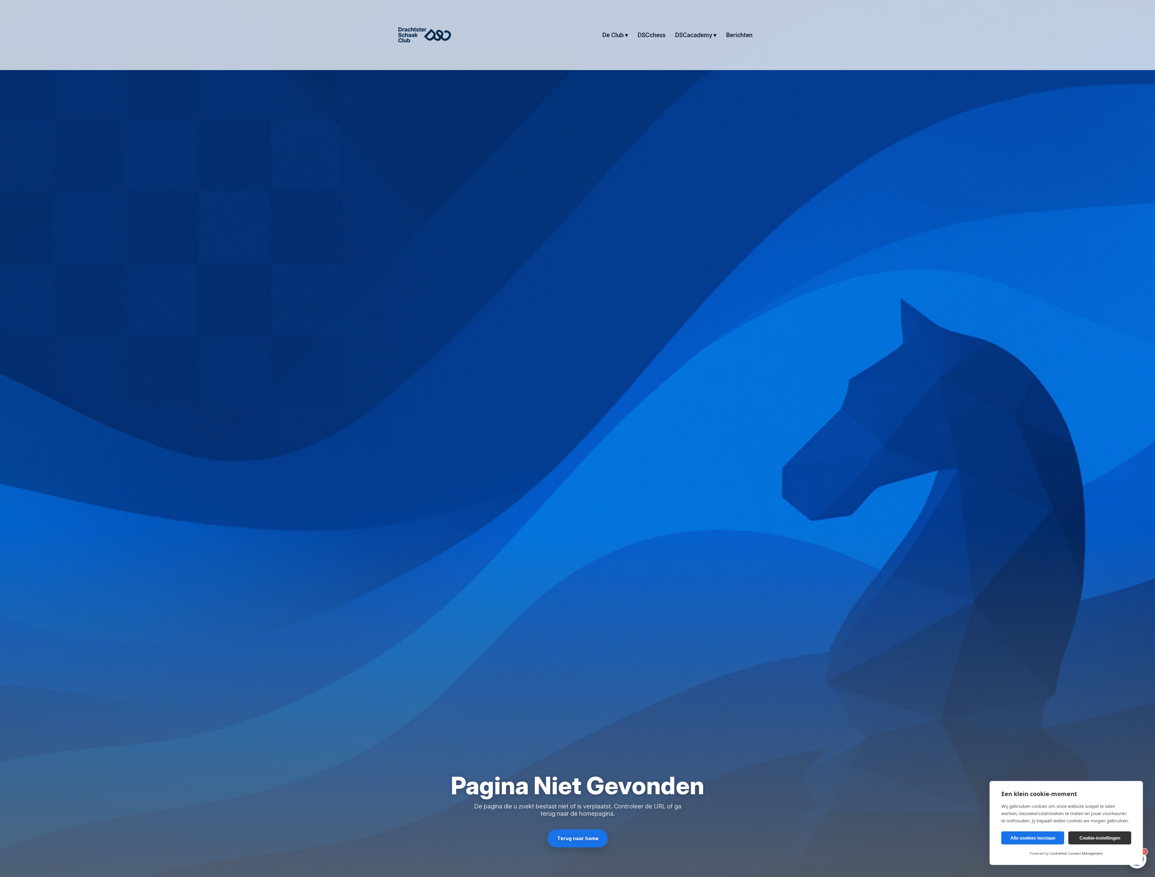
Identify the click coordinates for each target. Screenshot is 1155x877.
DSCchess (652, 35)
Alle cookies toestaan (1032, 837)
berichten (739, 35)
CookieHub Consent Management (1076, 853)
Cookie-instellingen (1100, 837)
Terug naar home (577, 838)
